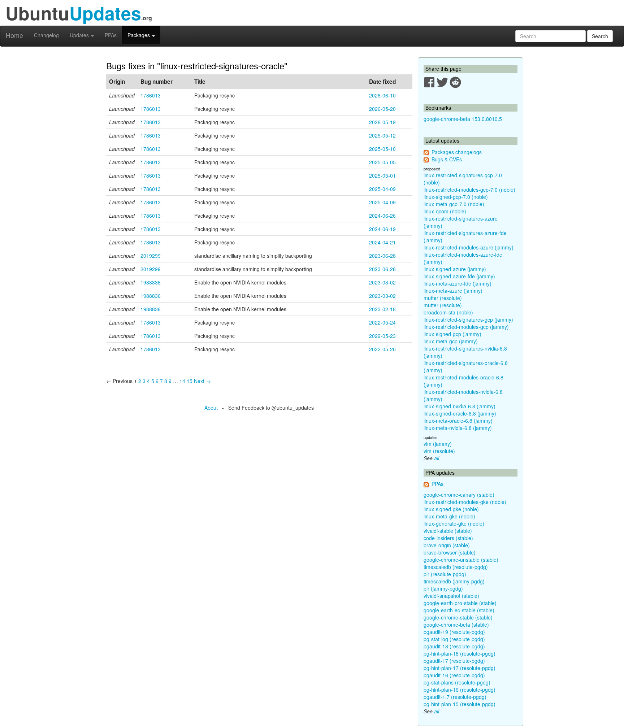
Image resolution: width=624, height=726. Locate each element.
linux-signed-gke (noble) (451, 509)
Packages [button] (139, 35)
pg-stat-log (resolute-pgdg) (454, 639)
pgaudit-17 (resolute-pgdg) (454, 660)
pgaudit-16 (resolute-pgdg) (454, 675)
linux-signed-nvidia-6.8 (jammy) (459, 406)
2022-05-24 (382, 322)
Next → (202, 380)
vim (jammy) (438, 443)
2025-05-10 (382, 148)
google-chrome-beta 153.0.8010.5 (463, 118)
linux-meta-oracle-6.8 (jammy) (458, 420)
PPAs (111, 35)
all (436, 458)
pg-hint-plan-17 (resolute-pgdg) (459, 667)
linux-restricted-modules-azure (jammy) (469, 247)
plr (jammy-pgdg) (443, 588)
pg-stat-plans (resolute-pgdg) (457, 682)
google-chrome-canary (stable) (459, 494)
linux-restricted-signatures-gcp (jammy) (468, 319)
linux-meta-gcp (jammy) (451, 341)
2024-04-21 (382, 242)
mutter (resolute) (443, 297)
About (211, 407)
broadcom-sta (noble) (448, 312)
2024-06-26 (382, 215)
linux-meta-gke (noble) (449, 516)
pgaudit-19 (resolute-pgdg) (454, 631)
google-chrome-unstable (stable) (461, 559)
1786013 (150, 95)
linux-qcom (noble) (445, 211)
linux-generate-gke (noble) (454, 523)
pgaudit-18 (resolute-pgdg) (454, 646)
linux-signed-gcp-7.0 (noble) (456, 196)
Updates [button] (80, 35)
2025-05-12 (382, 135)
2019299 (150, 255)
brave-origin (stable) (447, 545)
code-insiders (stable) (448, 538)
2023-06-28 (382, 255)
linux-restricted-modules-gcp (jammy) (466, 326)
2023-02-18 (382, 309)
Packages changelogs (457, 152)
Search (600, 36)
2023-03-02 (382, 282)
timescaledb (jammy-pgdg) (454, 581)
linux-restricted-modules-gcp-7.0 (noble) (469, 189)
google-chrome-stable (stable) (458, 617)
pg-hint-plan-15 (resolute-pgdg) (459, 704)
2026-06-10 (382, 95)
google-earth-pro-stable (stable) (460, 603)
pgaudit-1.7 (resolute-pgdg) (455, 696)
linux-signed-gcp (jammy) (452, 334)
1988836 (150, 282)
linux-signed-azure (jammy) (455, 269)
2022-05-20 (382, 349)
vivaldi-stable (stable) (448, 530)
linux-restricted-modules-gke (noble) (465, 501)
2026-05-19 (382, 122)
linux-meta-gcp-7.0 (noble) (454, 204)
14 (182, 380)
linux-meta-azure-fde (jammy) (457, 283)
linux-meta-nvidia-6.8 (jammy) (458, 427)
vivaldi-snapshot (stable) (451, 595)
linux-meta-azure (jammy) (453, 290)
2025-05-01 (382, 175)
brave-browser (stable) (450, 552)
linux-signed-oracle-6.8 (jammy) (460, 413)
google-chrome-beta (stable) (456, 624)
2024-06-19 (382, 228)
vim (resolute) (439, 451)
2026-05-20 (382, 108)
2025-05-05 (382, 162)
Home (14, 35)
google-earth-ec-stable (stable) (459, 610)
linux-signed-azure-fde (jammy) (459, 276)
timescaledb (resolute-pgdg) (456, 566)
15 (189, 380)
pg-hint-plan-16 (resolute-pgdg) (459, 689)
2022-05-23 (382, 335)
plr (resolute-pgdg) (445, 574)
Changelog (46, 35)
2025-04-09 (382, 188)
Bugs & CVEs (447, 159)
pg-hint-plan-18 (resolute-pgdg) (459, 653)
